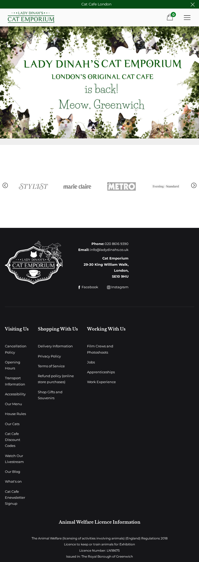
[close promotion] (192, 4)
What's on (13, 481)
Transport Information (15, 381)
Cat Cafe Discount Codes (12, 440)
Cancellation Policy (15, 349)
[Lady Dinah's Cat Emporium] (38, 17)
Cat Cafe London (96, 4)
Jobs (91, 362)
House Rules (15, 414)
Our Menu (13, 404)
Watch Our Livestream (14, 459)
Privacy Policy (49, 356)
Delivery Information (55, 346)
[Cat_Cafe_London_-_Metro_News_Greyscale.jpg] (78, 186)
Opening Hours (12, 365)
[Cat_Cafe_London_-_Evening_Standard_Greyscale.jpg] (122, 186)
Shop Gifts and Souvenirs (50, 395)
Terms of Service (51, 366)
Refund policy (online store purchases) (56, 379)
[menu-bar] (187, 17)
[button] (5, 185)
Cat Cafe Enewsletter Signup (15, 497)
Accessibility (15, 394)
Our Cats (12, 424)
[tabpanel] (99, 82)
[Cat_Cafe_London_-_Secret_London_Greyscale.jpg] (166, 186)
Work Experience (101, 382)
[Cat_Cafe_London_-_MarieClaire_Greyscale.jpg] (34, 186)
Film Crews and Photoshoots (100, 349)
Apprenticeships (101, 372)
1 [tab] (99, 133)
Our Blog (12, 471)
